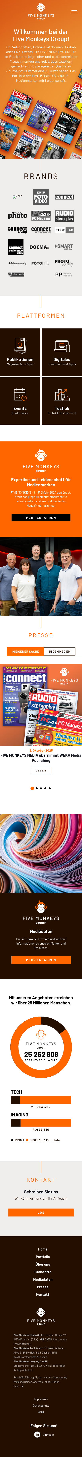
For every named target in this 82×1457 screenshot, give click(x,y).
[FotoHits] (41, 263)
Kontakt (42, 1294)
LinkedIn (48, 1434)
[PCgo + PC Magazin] (41, 216)
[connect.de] (17, 230)
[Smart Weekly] (64, 247)
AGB (41, 1412)
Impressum (41, 1399)
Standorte (42, 1272)
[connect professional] (41, 230)
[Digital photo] (17, 215)
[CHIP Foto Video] (41, 197)
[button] (32, 788)
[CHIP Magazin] (17, 197)
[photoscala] (16, 275)
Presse (43, 1287)
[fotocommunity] (17, 263)
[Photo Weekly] (64, 263)
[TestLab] (64, 230)
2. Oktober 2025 (41, 750)
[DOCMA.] (39, 247)
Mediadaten (43, 1279)
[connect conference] (15, 247)
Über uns (43, 1264)
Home (42, 1249)
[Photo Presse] (64, 275)
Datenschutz (41, 1405)
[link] (17, 197)
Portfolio (43, 1256)
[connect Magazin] (64, 197)
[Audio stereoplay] (64, 216)
